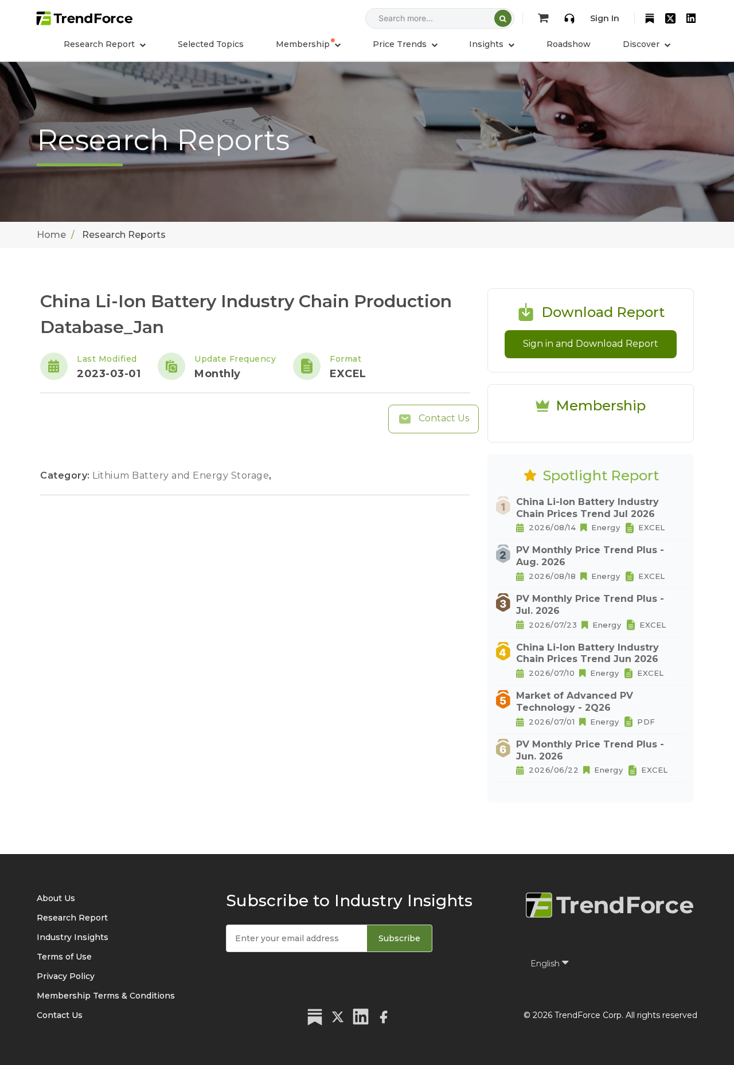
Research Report (72, 918)
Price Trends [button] (401, 44)
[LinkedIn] (691, 18)
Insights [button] (487, 44)
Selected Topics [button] (211, 44)
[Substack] (650, 18)
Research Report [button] (100, 44)
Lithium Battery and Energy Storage (182, 475)
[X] (670, 18)
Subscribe (399, 938)
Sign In (604, 18)
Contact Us (442, 418)
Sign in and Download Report (590, 343)
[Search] (503, 18)
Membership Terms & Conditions (106, 995)
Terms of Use (64, 957)
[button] (308, 44)
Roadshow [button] (568, 44)
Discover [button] (642, 44)
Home (51, 234)
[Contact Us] (569, 18)
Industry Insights (72, 937)
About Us (56, 898)
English (546, 963)
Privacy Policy (66, 976)
